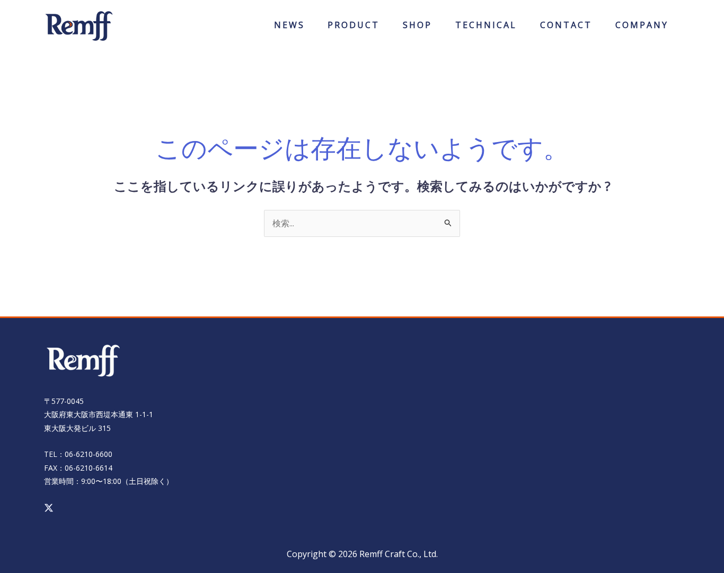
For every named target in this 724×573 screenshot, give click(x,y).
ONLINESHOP (418, 28)
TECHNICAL (486, 28)
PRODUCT (353, 28)
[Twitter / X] (49, 508)
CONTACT (566, 28)
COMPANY (641, 28)
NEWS (289, 28)
